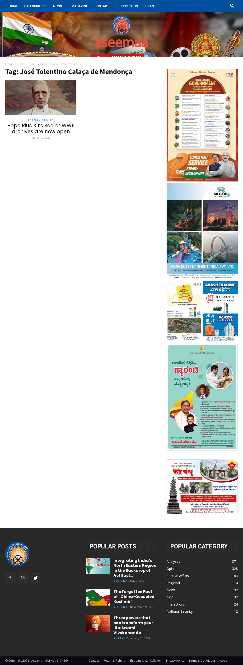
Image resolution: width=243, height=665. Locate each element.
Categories (33, 6)
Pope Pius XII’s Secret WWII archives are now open (41, 128)
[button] (232, 6)
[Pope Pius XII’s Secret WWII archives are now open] (40, 97)
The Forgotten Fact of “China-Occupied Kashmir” (133, 596)
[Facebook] (10, 578)
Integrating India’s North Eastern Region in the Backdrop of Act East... (134, 568)
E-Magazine (78, 6)
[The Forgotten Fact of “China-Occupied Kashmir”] (98, 597)
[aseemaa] (121, 34)
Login (149, 6)
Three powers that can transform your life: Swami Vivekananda (133, 625)
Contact (101, 6)
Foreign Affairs (41, 120)
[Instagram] (23, 578)
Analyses (121, 638)
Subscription (127, 6)
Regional (121, 580)
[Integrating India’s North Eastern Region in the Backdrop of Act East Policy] (98, 566)
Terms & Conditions (202, 661)
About (224, 661)
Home (13, 6)
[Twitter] (35, 578)
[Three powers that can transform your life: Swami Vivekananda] (98, 623)
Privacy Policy (175, 661)
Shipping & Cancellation (146, 661)
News (57, 6)
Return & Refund (114, 661)
